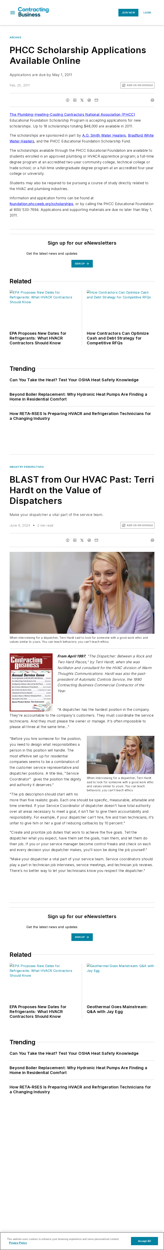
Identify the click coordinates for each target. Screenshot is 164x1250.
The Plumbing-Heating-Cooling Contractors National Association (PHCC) (72, 114)
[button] (13, 13)
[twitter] (82, 100)
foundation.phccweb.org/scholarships (41, 204)
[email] (96, 100)
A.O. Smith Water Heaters (104, 135)
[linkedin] (75, 100)
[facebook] (68, 100)
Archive (15, 37)
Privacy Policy (18, 1242)
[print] (152, 100)
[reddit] (89, 100)
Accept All (144, 1241)
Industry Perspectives (27, 466)
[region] (82, 1241)
